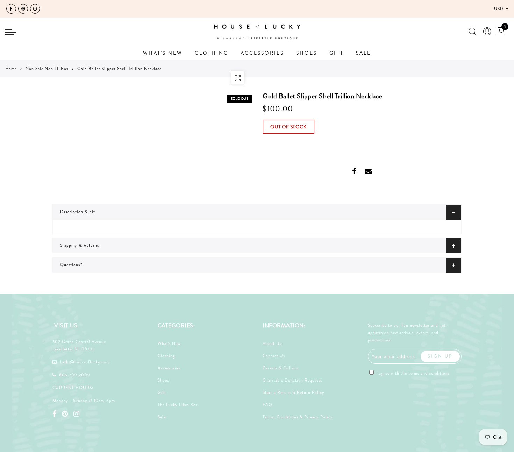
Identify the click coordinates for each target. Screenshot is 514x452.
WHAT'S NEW (163, 52)
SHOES (306, 52)
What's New (169, 343)
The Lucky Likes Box (178, 405)
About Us (272, 343)
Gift (162, 392)
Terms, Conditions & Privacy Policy (298, 417)
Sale (162, 417)
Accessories (169, 368)
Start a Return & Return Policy (293, 392)
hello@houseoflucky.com (85, 362)
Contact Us (274, 356)
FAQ (267, 405)
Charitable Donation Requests (292, 380)
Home (11, 68)
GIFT (336, 52)
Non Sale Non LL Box (47, 68)
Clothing (166, 356)
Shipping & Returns (79, 245)
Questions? (71, 265)
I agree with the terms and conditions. (413, 373)
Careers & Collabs (280, 368)
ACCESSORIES (262, 52)
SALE (363, 52)
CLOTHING (211, 52)
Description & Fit (77, 212)
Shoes (163, 380)
